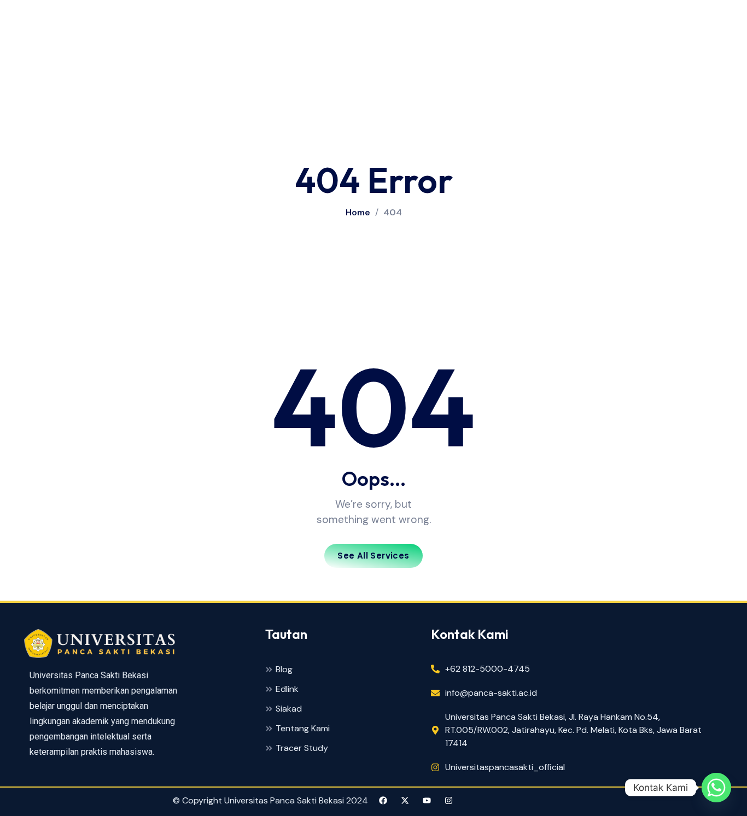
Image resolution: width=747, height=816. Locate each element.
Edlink (287, 689)
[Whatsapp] (716, 787)
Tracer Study (302, 748)
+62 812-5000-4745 (487, 668)
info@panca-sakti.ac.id (491, 692)
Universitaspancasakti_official (505, 767)
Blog (284, 669)
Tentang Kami (303, 728)
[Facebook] (383, 800)
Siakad (289, 709)
